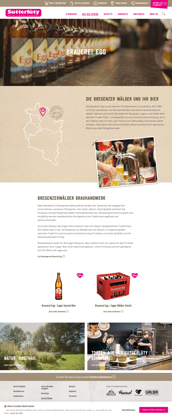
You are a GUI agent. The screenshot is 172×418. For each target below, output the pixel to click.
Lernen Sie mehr (16, 413)
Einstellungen (128, 410)
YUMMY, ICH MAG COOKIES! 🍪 (153, 410)
